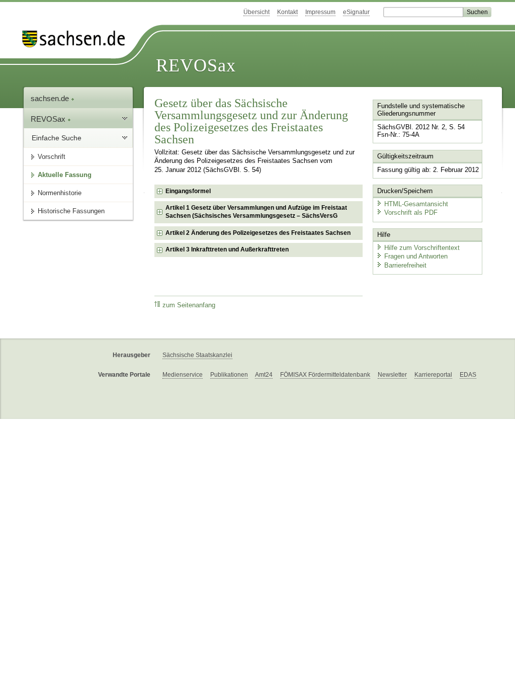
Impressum (320, 12)
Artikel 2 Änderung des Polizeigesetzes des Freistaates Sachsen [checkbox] (258, 232)
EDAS (468, 374)
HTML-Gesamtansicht (416, 204)
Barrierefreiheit (405, 265)
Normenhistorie (59, 193)
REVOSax (196, 65)
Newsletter (392, 374)
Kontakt (287, 12)
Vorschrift (51, 156)
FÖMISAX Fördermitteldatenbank (325, 374)
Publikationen (229, 374)
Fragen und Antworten (416, 256)
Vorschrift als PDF (411, 212)
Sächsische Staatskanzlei (197, 355)
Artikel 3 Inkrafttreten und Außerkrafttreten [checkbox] (227, 249)
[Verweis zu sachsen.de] (77, 39)
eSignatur (356, 12)
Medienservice (182, 374)
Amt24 (264, 374)
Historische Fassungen (71, 211)
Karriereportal (433, 374)
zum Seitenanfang (188, 305)
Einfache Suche (56, 138)
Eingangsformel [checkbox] (188, 191)
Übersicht (256, 12)
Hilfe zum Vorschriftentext (422, 247)
